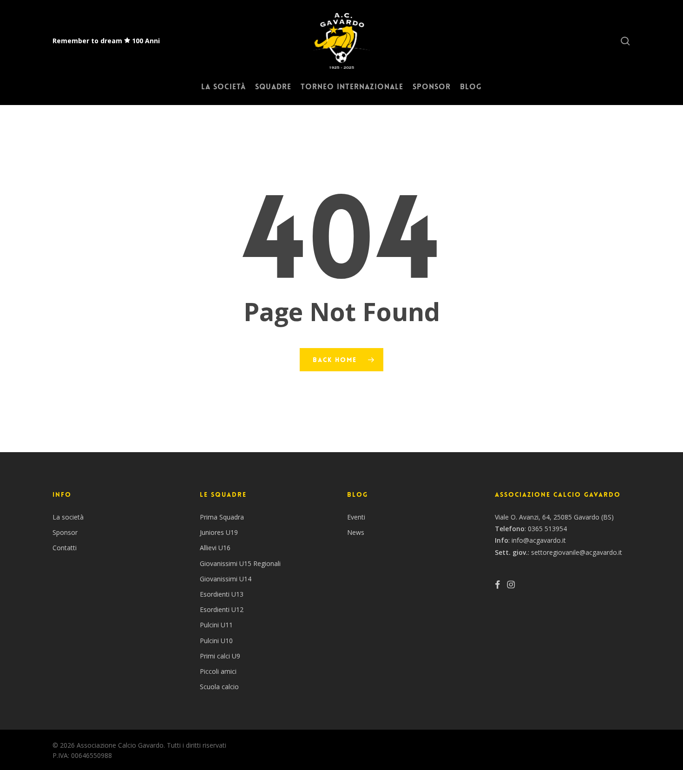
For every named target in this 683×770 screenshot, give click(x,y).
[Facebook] (497, 584)
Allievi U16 (215, 547)
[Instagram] (511, 584)
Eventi (356, 517)
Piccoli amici (218, 671)
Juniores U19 (219, 532)
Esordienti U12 (221, 609)
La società (68, 517)
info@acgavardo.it (539, 540)
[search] (625, 41)
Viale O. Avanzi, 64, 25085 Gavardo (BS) (554, 517)
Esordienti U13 (221, 594)
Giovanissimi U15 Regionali (240, 563)
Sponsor (65, 532)
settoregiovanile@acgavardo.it (576, 552)
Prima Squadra (222, 517)
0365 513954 (547, 528)
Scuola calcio (219, 686)
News (355, 532)
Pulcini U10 (216, 640)
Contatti (65, 547)
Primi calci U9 (220, 656)
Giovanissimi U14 (225, 578)
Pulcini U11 (216, 624)
